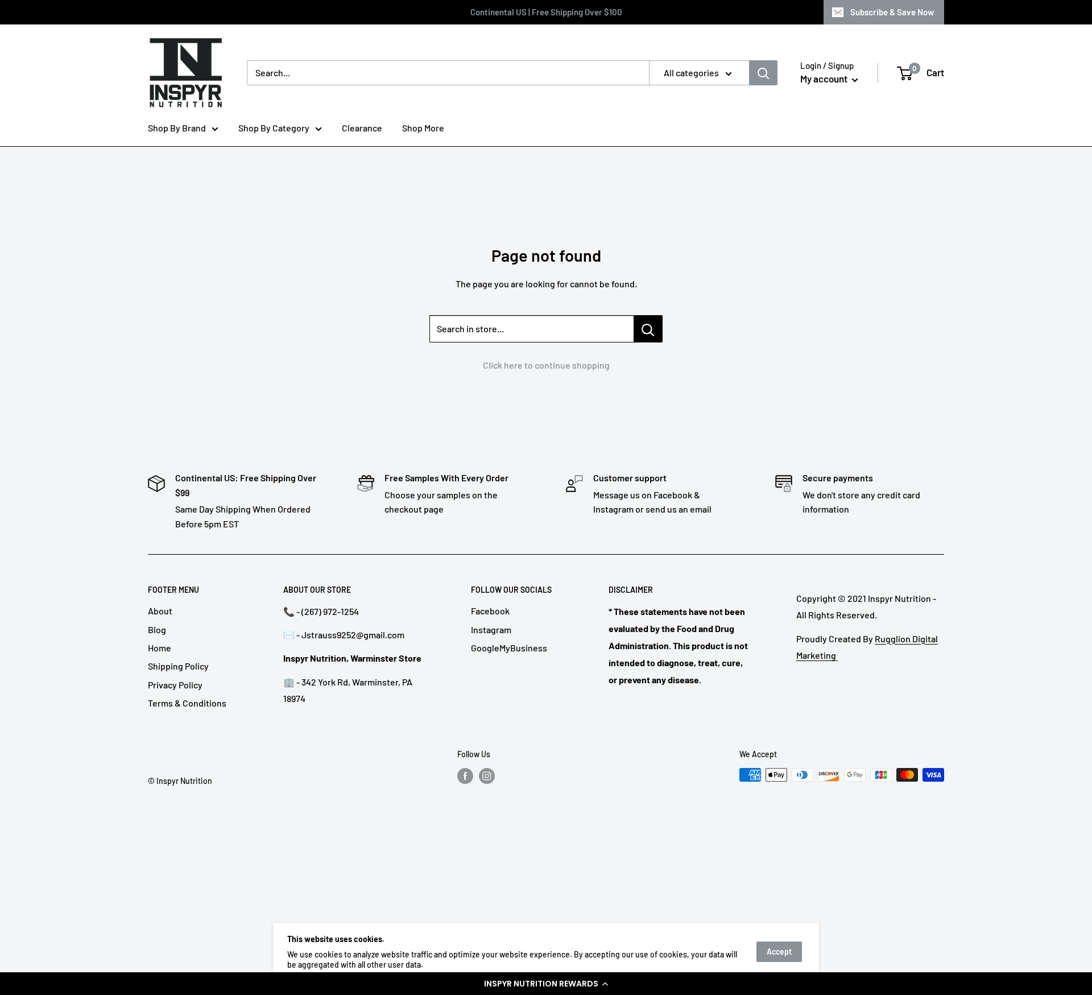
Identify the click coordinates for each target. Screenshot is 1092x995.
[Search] (763, 72)
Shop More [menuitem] (423, 127)
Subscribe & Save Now (892, 12)
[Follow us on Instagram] (487, 776)
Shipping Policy (178, 665)
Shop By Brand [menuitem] (177, 127)
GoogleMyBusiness (509, 647)
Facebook (490, 610)
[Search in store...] (648, 328)
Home (159, 647)
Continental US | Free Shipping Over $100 (546, 12)
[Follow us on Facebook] (465, 776)
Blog (157, 629)
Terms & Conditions (187, 702)
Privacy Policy (175, 684)
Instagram (491, 629)
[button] (546, 983)
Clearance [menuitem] (362, 127)
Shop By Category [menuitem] (273, 127)
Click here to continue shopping (546, 365)
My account (824, 78)
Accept (779, 951)
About (160, 610)
